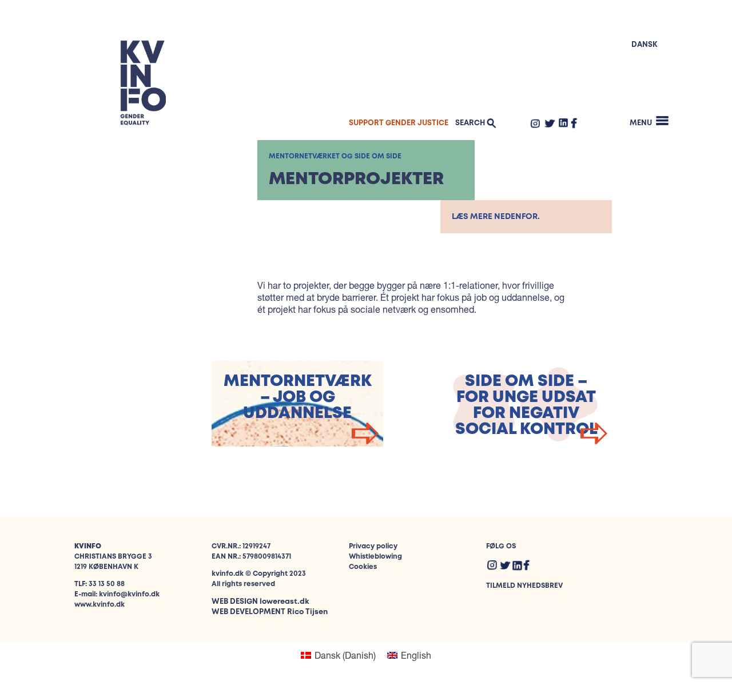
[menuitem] (338, 655)
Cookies (363, 567)
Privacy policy (373, 546)
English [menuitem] (416, 655)
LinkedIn (563, 122)
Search (470, 123)
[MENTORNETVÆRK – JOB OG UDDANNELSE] (297, 442)
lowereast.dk (284, 602)
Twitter (549, 123)
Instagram (535, 123)
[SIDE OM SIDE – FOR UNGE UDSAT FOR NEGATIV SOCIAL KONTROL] (526, 442)
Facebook (574, 123)
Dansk (644, 45)
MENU (641, 123)
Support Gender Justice (398, 123)
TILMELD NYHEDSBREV (524, 586)
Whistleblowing (375, 556)
